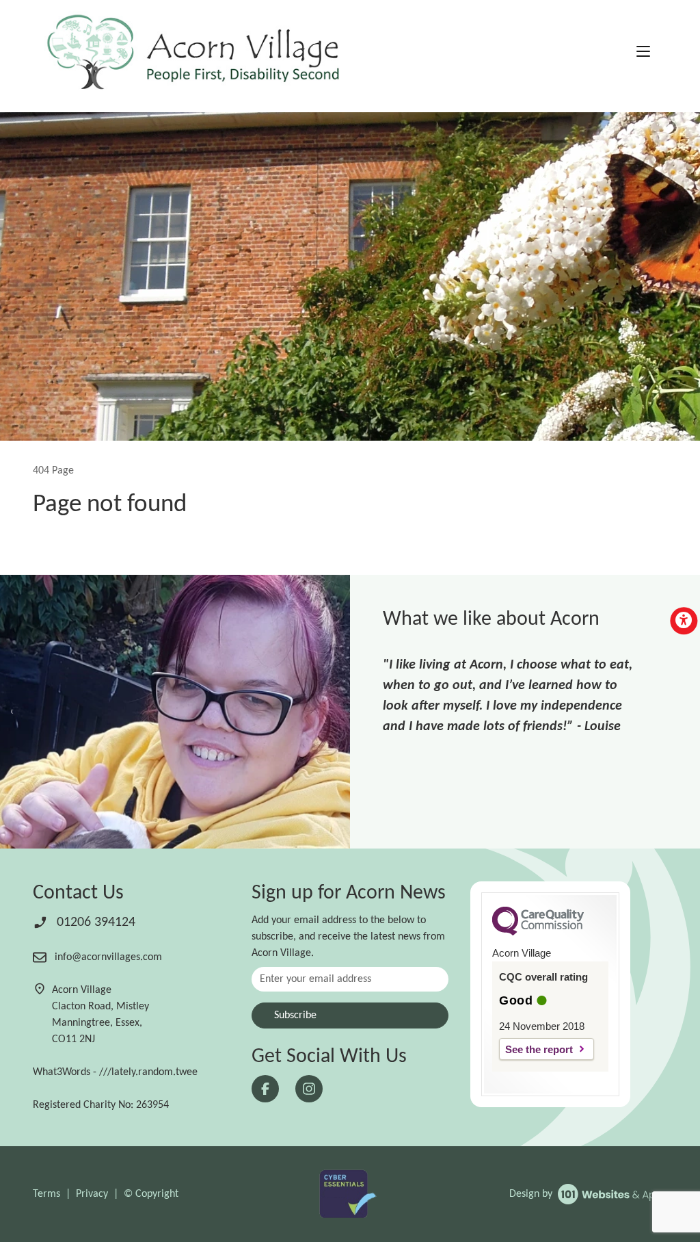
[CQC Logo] (538, 932)
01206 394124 (94, 922)
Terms (46, 1194)
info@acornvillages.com (107, 957)
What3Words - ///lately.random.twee (115, 1072)
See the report (539, 1049)
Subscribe (295, 1015)
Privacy (92, 1194)
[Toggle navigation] (643, 53)
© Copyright (151, 1194)
